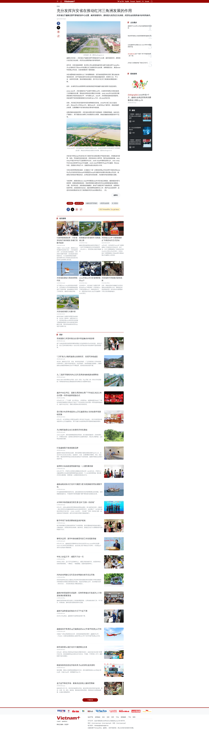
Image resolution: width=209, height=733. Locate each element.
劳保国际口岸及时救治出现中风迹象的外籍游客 (75, 338)
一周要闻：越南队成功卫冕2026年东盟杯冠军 (135, 116)
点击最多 (133, 22)
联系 (134, 717)
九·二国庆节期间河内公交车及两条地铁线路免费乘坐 (78, 375)
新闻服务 (123, 717)
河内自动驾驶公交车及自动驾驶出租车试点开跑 (75, 575)
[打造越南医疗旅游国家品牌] (114, 453)
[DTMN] (124, 711)
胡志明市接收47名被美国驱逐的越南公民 (139, 36)
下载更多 (90, 700)
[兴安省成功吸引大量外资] (68, 302)
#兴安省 (70, 203)
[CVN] (113, 711)
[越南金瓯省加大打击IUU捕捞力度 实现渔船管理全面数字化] (114, 489)
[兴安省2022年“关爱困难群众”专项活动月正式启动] (113, 228)
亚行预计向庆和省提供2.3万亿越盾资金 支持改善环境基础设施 (79, 413)
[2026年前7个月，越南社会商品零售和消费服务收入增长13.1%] (140, 84)
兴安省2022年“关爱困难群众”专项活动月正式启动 (112, 239)
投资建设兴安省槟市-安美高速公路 (89, 239)
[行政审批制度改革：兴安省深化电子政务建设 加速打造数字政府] (68, 228)
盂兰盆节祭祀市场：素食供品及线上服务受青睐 (75, 683)
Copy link (58, 36)
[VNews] (69, 711)
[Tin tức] (75, 711)
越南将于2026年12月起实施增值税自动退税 (140, 27)
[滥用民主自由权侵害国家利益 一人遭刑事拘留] (114, 471)
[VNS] (101, 711)
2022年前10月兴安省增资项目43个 (89, 279)
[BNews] (83, 711)
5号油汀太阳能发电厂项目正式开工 (138, 63)
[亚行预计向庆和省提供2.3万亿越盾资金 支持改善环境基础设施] (114, 416)
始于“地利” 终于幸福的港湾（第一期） (139, 55)
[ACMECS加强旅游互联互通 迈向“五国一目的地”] (114, 507)
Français (132, 1)
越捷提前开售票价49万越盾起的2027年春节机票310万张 (79, 629)
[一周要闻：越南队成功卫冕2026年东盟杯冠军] (147, 117)
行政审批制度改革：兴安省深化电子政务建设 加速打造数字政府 (67, 240)
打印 (58, 32)
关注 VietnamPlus (104, 209)
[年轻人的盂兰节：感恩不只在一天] (114, 561)
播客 (133, 110)
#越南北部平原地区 (91, 203)
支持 (108, 717)
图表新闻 (133, 74)
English (127, 1)
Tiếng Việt (121, 1)
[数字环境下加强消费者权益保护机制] (114, 525)
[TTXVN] (61, 711)
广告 (129, 717)
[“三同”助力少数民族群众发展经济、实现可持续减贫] (114, 361)
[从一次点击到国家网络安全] (147, 131)
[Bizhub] (90, 711)
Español (138, 1)
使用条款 (97, 717)
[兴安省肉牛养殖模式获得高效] (113, 268)
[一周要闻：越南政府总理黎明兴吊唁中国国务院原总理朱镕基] (147, 143)
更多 (61, 334)
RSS (103, 717)
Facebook (58, 23)
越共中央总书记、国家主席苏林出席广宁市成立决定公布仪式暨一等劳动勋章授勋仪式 (79, 394)
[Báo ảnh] (136, 711)
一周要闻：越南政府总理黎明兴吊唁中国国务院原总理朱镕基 (135, 142)
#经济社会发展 (104, 203)
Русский (147, 1)
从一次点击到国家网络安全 (135, 128)
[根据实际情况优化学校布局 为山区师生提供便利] (114, 670)
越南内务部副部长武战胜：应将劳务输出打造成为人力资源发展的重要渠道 (79, 594)
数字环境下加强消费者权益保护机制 (71, 520)
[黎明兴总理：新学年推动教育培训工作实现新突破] (114, 543)
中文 (143, 1)
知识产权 (90, 717)
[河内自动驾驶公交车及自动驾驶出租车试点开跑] (114, 579)
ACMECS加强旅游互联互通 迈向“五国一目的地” (76, 502)
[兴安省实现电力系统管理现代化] (68, 268)
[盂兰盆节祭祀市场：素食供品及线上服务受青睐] (114, 688)
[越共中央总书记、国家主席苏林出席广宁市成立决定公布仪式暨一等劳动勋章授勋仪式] (114, 397)
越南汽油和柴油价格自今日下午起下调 (72, 611)
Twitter (58, 27)
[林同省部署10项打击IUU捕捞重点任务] (114, 652)
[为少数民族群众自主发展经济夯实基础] (114, 435)
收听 (133, 121)
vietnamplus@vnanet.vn (101, 725)
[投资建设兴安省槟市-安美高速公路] (90, 228)
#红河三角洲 (79, 203)
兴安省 (116, 203)
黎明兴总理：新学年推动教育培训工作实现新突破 (76, 539)
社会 (58, 6)
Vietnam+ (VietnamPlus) (70, 1)
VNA (117, 717)
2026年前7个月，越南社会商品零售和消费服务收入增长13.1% (139, 97)
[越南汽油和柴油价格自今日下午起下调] (114, 616)
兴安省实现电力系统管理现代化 (67, 279)
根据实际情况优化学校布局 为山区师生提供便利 (76, 665)
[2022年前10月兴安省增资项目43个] (90, 268)
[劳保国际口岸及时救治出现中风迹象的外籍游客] (114, 343)
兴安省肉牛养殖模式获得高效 (112, 279)
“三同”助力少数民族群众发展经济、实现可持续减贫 (77, 357)
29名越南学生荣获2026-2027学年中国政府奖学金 (139, 46)
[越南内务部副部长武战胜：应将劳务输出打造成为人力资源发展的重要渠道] (114, 598)
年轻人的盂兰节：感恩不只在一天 (70, 557)
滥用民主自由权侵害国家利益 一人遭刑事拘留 (75, 466)
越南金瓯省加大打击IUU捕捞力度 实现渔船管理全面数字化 (79, 485)
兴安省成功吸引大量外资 (66, 312)
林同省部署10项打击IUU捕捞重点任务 (72, 647)
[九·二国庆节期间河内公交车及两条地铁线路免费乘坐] (114, 379)
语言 (112, 717)
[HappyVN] (147, 711)
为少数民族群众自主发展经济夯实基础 (72, 430)
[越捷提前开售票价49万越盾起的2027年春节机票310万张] (114, 634)
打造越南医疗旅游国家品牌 (67, 448)
